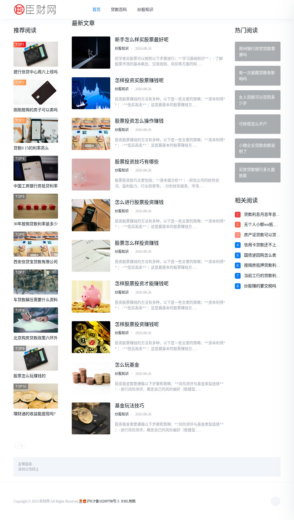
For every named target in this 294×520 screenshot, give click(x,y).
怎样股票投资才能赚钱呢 (142, 283)
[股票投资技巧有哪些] (91, 175)
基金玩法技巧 (129, 406)
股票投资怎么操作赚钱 (139, 121)
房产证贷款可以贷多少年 (262, 235)
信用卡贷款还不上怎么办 (262, 245)
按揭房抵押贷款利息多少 (262, 265)
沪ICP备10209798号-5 (103, 501)
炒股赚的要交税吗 (260, 286)
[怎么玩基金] (91, 378)
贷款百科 (119, 9)
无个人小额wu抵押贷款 (260, 225)
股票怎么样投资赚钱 (137, 243)
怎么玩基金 (127, 365)
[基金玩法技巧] (91, 418)
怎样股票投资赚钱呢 (137, 324)
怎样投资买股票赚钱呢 (139, 80)
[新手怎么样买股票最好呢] (91, 52)
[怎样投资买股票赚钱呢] (91, 93)
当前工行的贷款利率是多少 (262, 276)
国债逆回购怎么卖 (260, 255)
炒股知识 (145, 9)
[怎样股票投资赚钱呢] (91, 337)
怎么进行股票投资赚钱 (139, 202)
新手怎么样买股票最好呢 (142, 40)
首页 (96, 9)
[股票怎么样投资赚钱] (91, 256)
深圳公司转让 (28, 469)
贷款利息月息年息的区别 (262, 214)
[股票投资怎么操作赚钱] (91, 134)
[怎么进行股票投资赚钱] (91, 215)
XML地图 (128, 501)
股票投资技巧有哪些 (137, 162)
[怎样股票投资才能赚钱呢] (91, 296)
